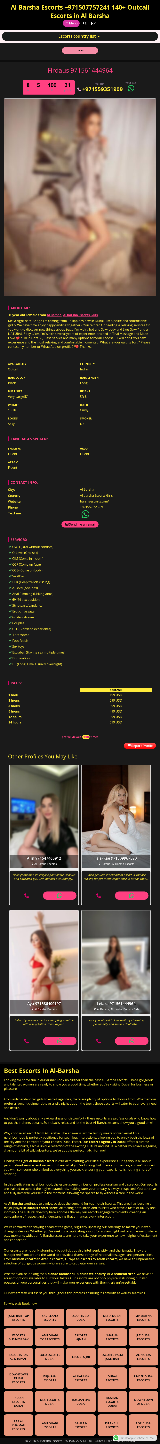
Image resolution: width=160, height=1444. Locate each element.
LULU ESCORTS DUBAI (49, 1357)
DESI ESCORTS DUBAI (50, 1402)
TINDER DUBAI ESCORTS (143, 1378)
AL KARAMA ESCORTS (81, 1378)
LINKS (80, 50)
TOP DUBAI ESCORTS (143, 1425)
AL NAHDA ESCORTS (143, 1357)
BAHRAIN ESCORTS (81, 1425)
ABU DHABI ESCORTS (50, 1425)
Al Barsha (54, 315)
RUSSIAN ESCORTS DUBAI (112, 1401)
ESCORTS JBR (81, 1357)
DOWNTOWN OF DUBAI (143, 1402)
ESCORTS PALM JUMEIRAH (112, 1357)
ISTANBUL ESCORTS (112, 1425)
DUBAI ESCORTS (112, 1378)
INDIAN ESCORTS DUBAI (18, 1401)
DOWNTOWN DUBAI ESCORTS (18, 1378)
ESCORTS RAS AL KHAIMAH (18, 1357)
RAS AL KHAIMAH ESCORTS (18, 1425)
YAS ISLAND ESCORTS (50, 1318)
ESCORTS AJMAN (81, 1337)
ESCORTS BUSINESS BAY (18, 1337)
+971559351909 (102, 89)
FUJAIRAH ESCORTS (49, 1378)
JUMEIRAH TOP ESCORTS (18, 1318)
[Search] (84, 23)
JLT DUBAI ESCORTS (143, 1337)
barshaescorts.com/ (94, 501)
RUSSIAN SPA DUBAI (81, 1402)
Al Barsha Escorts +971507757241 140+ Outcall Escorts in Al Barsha (80, 11)
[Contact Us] (93, 23)
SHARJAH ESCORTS (112, 1337)
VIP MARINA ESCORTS (143, 1318)
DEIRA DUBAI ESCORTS (112, 1318)
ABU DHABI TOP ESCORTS (50, 1337)
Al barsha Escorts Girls (80, 315)
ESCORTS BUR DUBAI (81, 1318)
